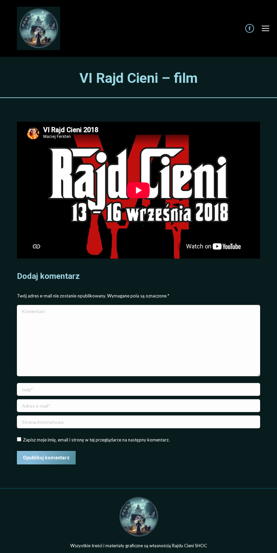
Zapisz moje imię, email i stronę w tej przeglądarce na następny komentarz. (96, 439)
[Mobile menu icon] (265, 28)
